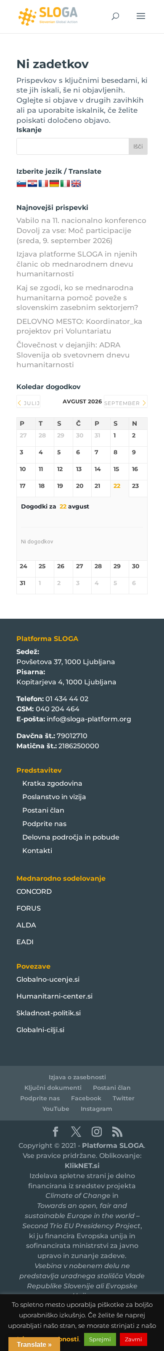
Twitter (124, 1098)
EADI (25, 942)
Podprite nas (44, 824)
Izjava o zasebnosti (77, 1077)
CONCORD (34, 891)
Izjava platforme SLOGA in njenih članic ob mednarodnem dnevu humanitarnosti (77, 264)
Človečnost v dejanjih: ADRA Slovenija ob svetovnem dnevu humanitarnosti (73, 355)
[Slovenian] (21, 184)
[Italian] (65, 184)
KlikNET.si (82, 1166)
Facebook (86, 1098)
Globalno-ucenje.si (47, 979)
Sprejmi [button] (100, 1339)
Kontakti (37, 851)
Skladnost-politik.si (48, 1013)
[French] (43, 184)
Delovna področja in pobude (70, 837)
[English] (76, 184)
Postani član (43, 810)
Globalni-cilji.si (40, 1030)
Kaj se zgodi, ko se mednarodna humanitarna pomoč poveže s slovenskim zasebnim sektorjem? (77, 297)
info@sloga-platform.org (89, 719)
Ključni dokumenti (53, 1087)
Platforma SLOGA (113, 1146)
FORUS (28, 908)
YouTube (55, 1109)
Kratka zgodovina (52, 783)
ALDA (26, 925)
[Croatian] (32, 184)
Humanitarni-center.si (54, 996)
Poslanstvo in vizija (54, 797)
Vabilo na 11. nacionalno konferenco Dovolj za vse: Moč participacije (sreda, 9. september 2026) (81, 230)
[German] (54, 184)
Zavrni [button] (133, 1339)
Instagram (96, 1109)
